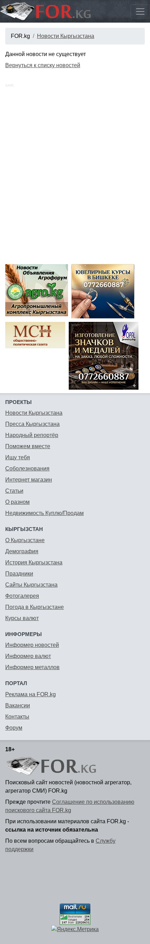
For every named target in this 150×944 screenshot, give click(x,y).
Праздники (19, 574)
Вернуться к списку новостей (42, 65)
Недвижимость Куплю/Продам (44, 513)
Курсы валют (22, 618)
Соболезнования (27, 468)
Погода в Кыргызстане (34, 607)
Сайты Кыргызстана (31, 585)
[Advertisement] (75, 182)
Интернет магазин (28, 480)
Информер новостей (32, 645)
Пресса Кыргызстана (32, 424)
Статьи (14, 491)
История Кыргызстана (33, 562)
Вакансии (17, 705)
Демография (21, 551)
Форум (13, 728)
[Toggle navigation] (140, 11)
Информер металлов (32, 667)
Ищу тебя (17, 457)
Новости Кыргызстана (65, 36)
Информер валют (28, 656)
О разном (17, 502)
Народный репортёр (31, 435)
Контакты (17, 717)
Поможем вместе (27, 446)
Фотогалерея (22, 596)
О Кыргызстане (25, 540)
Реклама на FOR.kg (30, 694)
